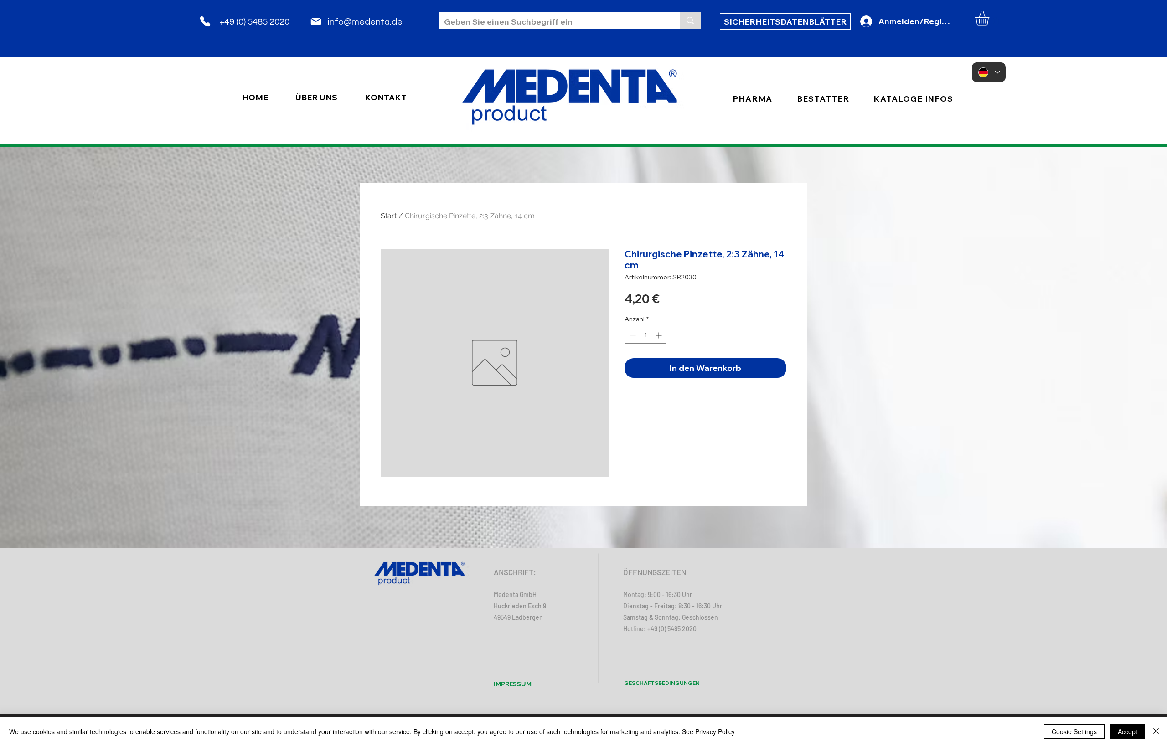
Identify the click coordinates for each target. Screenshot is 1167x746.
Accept (1127, 731)
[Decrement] (631, 335)
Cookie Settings (1074, 731)
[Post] (316, 21)
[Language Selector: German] (989, 72)
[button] (990, 18)
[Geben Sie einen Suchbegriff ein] (690, 20)
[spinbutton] (645, 335)
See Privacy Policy (708, 731)
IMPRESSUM (513, 684)
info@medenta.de (365, 21)
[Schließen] (1156, 731)
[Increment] (659, 335)
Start (389, 215)
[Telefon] (205, 21)
